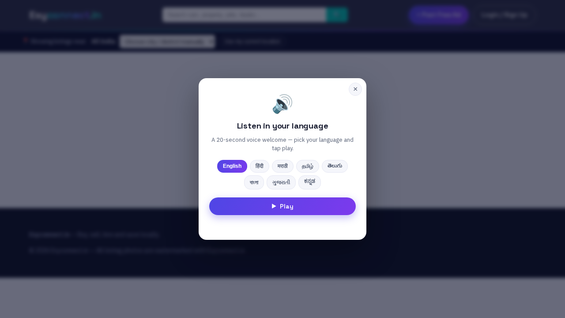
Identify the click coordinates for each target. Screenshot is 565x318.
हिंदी (260, 166)
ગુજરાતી (281, 182)
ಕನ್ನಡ (309, 181)
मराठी (283, 166)
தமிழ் (307, 166)
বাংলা (254, 182)
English (232, 166)
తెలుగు (335, 166)
